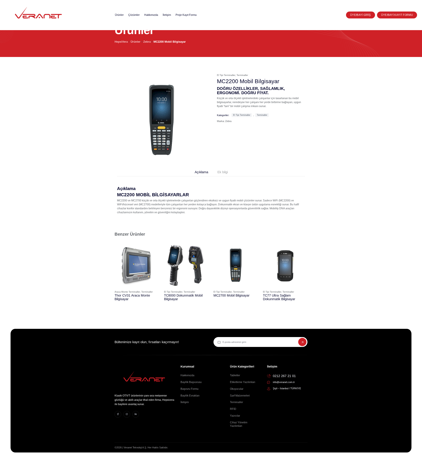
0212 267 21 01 (284, 376)
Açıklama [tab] (201, 172)
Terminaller (242, 75)
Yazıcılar (235, 415)
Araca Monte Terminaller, (128, 292)
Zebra (228, 121)
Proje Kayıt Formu (186, 15)
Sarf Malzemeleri (240, 395)
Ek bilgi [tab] (222, 172)
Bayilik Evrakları (190, 395)
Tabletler (235, 375)
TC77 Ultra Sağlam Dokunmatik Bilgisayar (279, 297)
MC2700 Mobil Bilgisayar (231, 295)
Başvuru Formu (189, 388)
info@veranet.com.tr (284, 382)
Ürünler (119, 15)
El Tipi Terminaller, (173, 292)
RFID (233, 409)
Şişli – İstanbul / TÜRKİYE (287, 388)
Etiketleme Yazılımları (242, 382)
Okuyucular (236, 388)
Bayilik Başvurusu (191, 382)
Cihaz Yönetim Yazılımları (238, 424)
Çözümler (134, 15)
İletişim (167, 15)
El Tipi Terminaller (226, 75)
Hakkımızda (151, 15)
